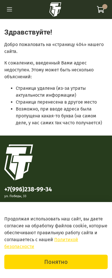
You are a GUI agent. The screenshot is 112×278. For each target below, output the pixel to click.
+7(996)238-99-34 (28, 189)
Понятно (56, 261)
